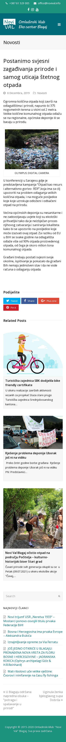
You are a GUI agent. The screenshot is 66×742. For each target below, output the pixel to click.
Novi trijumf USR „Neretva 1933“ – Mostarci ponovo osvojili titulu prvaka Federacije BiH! (29, 621)
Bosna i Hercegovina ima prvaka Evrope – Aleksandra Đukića (33, 634)
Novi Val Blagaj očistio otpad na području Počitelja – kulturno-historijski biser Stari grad (27, 557)
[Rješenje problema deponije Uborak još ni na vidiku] (33, 432)
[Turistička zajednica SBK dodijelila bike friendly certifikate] (33, 351)
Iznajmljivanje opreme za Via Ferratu (33, 642)
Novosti (42, 93)
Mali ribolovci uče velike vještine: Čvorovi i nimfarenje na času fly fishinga (30, 673)
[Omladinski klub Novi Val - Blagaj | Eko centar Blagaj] (25, 24)
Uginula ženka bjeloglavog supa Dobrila (51, 696)
